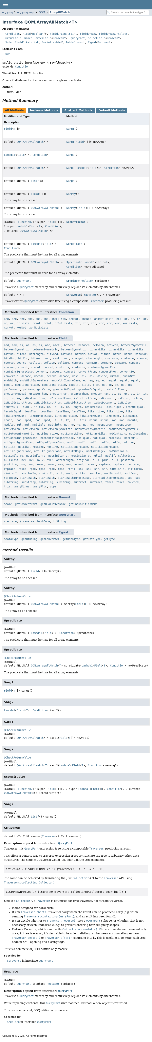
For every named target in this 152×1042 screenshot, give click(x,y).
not (118, 318)
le (48, 406)
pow (22, 464)
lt (54, 420)
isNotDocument (104, 402)
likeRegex (112, 415)
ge (103, 384)
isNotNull (11, 406)
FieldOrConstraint (63, 33)
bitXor (23, 358)
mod (114, 420)
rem (60, 464)
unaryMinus (21, 486)
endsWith (129, 376)
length (77, 406)
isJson (137, 398)
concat (23, 367)
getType (109, 539)
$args (70, 180)
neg (91, 424)
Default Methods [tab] (112, 110)
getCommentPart (26, 504)
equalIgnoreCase (27, 384)
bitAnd (8, 354)
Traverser (89, 294)
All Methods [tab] (14, 110)
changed (77, 358)
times (109, 482)
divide (102, 376)
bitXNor (140, 354)
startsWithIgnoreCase (73, 477)
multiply (38, 424)
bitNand (52, 354)
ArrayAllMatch (59, 12)
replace (104, 464)
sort (59, 473)
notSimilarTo (117, 451)
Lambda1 (9, 154)
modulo (132, 420)
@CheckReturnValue (17, 596)
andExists (58, 318)
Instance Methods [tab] (44, 110)
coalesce (111, 358)
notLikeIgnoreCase (74, 446)
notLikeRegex (73, 451)
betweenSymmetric (133, 345)
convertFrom (87, 371)
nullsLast (11, 460)
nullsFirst (126, 455)
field (85, 384)
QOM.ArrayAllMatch (30, 141)
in (138, 393)
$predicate (74, 243)
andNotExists (103, 318)
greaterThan (38, 393)
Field (27, 33)
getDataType (71, 539)
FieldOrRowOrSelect (113, 33)
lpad (18, 420)
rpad (32, 468)
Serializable (51, 42)
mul (19, 424)
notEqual (83, 437)
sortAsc (80, 473)
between (69, 345)
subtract (80, 482)
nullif (97, 455)
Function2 (25, 221)
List (34, 180)
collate (34, 362)
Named (28, 38)
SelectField (96, 38)
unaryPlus (39, 486)
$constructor (75, 221)
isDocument (107, 398)
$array (71, 193)
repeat (78, 464)
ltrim (82, 420)
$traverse (73, 294)
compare (106, 362)
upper (54, 486)
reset (22, 468)
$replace (72, 280)
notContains (117, 433)
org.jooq (7, 12)
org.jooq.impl (25, 12)
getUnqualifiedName (83, 504)
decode (26, 376)
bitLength (36, 354)
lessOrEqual (93, 406)
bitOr (117, 354)
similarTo (117, 468)
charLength (94, 358)
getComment (12, 389)
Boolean (37, 33)
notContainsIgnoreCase (20, 437)
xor (77, 323)
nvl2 (40, 460)
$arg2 (70, 154)
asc (47, 345)
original (83, 460)
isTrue (39, 406)
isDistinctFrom (34, 398)
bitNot (105, 354)
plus (96, 460)
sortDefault (112, 473)
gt (113, 393)
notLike (128, 442)
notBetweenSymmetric (57, 429)
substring (11, 482)
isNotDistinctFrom (17, 402)
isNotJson (125, 402)
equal (112, 380)
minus (93, 420)
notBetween (105, 424)
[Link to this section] (40, 101)
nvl (23, 460)
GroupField (13, 38)
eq (84, 380)
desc (75, 376)
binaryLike (97, 349)
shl (80, 468)
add (6, 345)
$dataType (11, 539)
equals (73, 384)
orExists (23, 323)
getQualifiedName (53, 504)
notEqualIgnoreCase (18, 442)
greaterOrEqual (64, 389)
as (21, 345)
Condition (12, 33)
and (6, 318)
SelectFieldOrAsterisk (22, 42)
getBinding (29, 539)
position (127, 460)
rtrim (71, 468)
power (40, 464)
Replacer (87, 280)
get (129, 384)
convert (41, 371)
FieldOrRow (88, 33)
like (91, 411)
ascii (57, 345)
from (96, 384)
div (84, 376)
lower (8, 420)
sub (129, 477)
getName (28, 389)
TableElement (75, 42)
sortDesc (130, 473)
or (125, 318)
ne (65, 424)
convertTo (127, 371)
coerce (141, 358)
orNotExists (63, 323)
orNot (36, 323)
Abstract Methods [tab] (78, 110)
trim (7, 486)
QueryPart (77, 38)
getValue (43, 389)
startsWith (28, 477)
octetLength (65, 460)
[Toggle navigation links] (5, 4)
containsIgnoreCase (102, 367)
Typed (92, 42)
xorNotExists (38, 327)
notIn (71, 442)
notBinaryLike (47, 433)
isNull (26, 406)
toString (59, 521)
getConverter (49, 539)
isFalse (123, 398)
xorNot (8, 327)
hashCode (43, 521)
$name (8, 504)
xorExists (130, 323)
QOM (42, 12)
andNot (73, 318)
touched (133, 482)
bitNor (80, 354)
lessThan (31, 411)
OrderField (43, 38)
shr (96, 468)
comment (77, 362)
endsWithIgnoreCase (34, 380)
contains (62, 367)
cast (47, 358)
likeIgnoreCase (15, 415)
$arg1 (70, 128)
